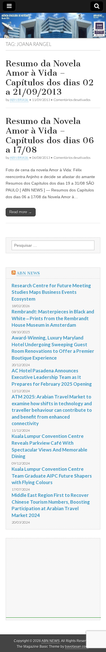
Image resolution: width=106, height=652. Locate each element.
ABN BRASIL (19, 100)
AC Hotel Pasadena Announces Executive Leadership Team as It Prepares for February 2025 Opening (52, 377)
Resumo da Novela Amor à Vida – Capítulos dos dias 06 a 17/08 (50, 135)
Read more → (20, 212)
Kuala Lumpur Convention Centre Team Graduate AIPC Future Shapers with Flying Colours (52, 475)
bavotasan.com (76, 647)
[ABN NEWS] (53, 25)
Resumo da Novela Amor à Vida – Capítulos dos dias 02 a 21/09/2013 (50, 77)
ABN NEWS (28, 273)
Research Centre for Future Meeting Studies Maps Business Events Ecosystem (51, 292)
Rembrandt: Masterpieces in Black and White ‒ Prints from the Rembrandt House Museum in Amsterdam (53, 318)
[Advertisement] (53, 578)
